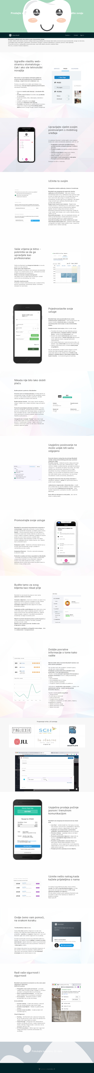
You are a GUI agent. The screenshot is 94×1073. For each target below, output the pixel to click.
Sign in (82, 35)
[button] (47, 42)
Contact (76, 35)
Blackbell (50, 1069)
